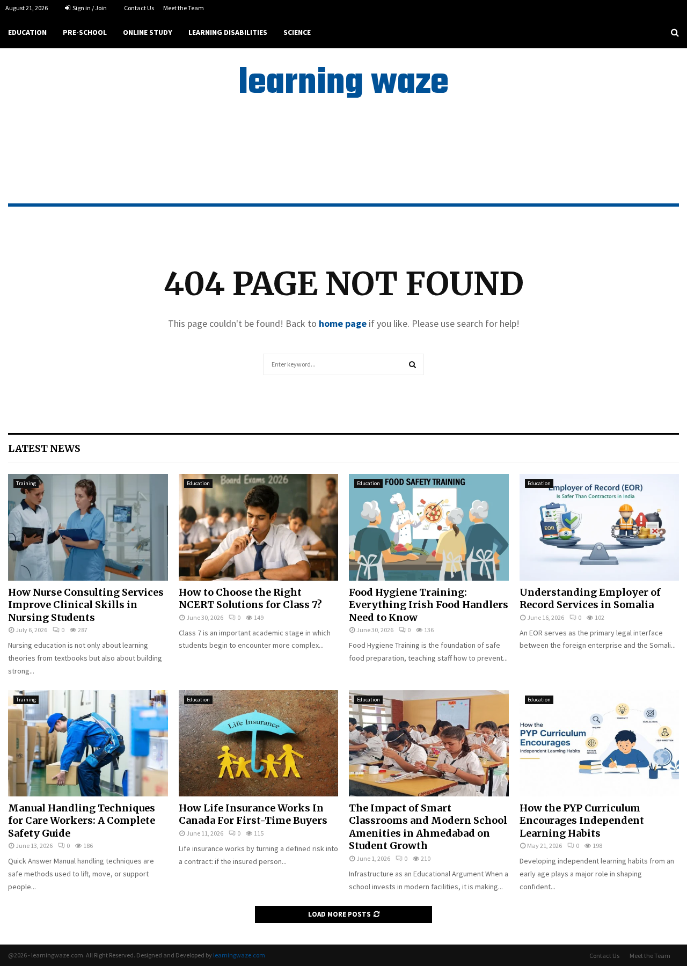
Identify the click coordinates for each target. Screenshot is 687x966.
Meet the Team (183, 8)
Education (27, 32)
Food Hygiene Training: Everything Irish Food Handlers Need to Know (428, 605)
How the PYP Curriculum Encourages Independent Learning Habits (582, 820)
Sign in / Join (89, 8)
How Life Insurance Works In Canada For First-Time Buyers (253, 814)
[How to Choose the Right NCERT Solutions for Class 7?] (259, 527)
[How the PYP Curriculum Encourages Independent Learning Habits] (599, 743)
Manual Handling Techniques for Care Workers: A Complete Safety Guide (81, 820)
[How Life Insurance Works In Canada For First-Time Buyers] (259, 743)
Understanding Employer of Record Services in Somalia (590, 598)
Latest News (44, 448)
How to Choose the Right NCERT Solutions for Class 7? (250, 598)
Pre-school (85, 32)
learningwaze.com (239, 955)
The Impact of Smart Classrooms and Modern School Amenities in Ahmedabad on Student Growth (428, 827)
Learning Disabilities (227, 32)
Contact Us (139, 8)
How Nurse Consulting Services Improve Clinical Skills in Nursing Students (86, 605)
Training (26, 483)
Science (297, 32)
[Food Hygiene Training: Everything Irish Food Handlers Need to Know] (429, 527)
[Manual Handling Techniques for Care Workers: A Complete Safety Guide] (88, 743)
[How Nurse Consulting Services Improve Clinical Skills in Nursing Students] (88, 527)
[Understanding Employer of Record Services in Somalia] (599, 527)
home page (343, 323)
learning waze (343, 83)
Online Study (147, 32)
